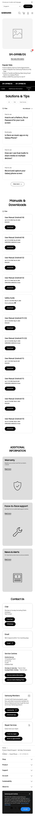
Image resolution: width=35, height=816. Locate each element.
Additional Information (16, 89)
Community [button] (10, 710)
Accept (25, 809)
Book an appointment (13, 738)
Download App (11, 715)
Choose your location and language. (11, 2)
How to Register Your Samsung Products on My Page (17, 70)
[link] (31, 51)
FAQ (15, 102)
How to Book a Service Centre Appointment (16, 68)
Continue (28, 6)
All (9, 102)
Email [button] (8, 643)
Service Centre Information (15, 675)
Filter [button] (5, 108)
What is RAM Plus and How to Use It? (14, 77)
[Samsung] (6, 13)
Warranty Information (17, 59)
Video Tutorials (23, 102)
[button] (17, 119)
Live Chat (10, 619)
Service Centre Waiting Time (15, 680)
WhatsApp (10, 624)
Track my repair (12, 734)
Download (10, 227)
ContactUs (28, 88)
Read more (8, 469)
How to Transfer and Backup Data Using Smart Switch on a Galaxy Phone (17, 74)
